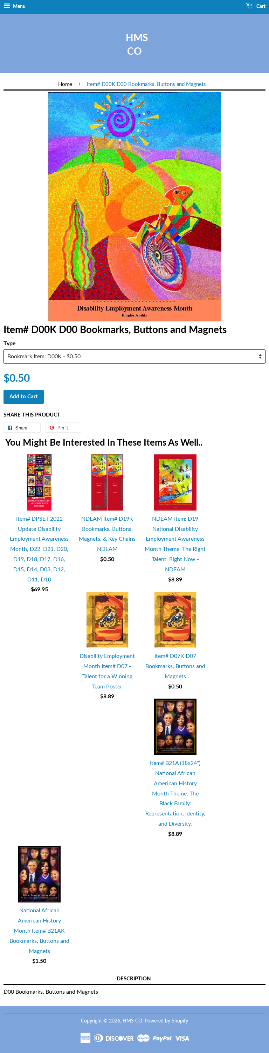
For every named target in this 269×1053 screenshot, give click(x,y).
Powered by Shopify (166, 1021)
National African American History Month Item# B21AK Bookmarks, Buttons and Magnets (39, 931)
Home (65, 84)
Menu (19, 6)
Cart (260, 6)
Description (134, 978)
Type (10, 343)
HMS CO (134, 44)
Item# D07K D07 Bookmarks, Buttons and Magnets (175, 666)
